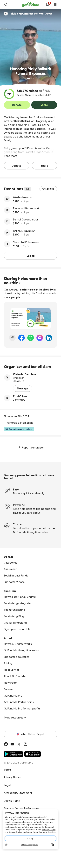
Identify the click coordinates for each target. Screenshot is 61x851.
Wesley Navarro (22, 197)
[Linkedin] (49, 337)
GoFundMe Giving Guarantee (30, 532)
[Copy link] (12, 337)
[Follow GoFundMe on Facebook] (6, 744)
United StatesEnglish (32, 734)
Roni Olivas (20, 396)
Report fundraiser (33, 447)
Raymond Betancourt (26, 208)
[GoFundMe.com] (30, 4)
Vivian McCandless (24, 374)
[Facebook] (21, 337)
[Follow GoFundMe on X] (19, 744)
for (31, 13)
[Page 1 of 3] (28, 78)
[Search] (6, 4)
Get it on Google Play (13, 754)
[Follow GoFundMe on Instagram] (25, 744)
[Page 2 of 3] (31, 78)
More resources (13, 717)
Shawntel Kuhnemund (26, 242)
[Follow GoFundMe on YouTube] (12, 744)
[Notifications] (47, 4)
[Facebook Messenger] (39, 337)
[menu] (55, 4)
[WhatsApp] (30, 337)
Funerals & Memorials (20, 422)
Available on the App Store (32, 754)
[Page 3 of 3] (33, 78)
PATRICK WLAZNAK (24, 230)
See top (49, 189)
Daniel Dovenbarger (25, 219)
